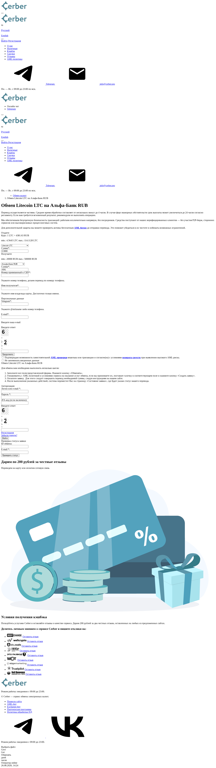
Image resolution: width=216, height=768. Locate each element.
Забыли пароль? (9, 435)
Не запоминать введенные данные (21, 360)
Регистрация (7, 432)
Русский (5, 30)
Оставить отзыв (30, 636)
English (4, 35)
